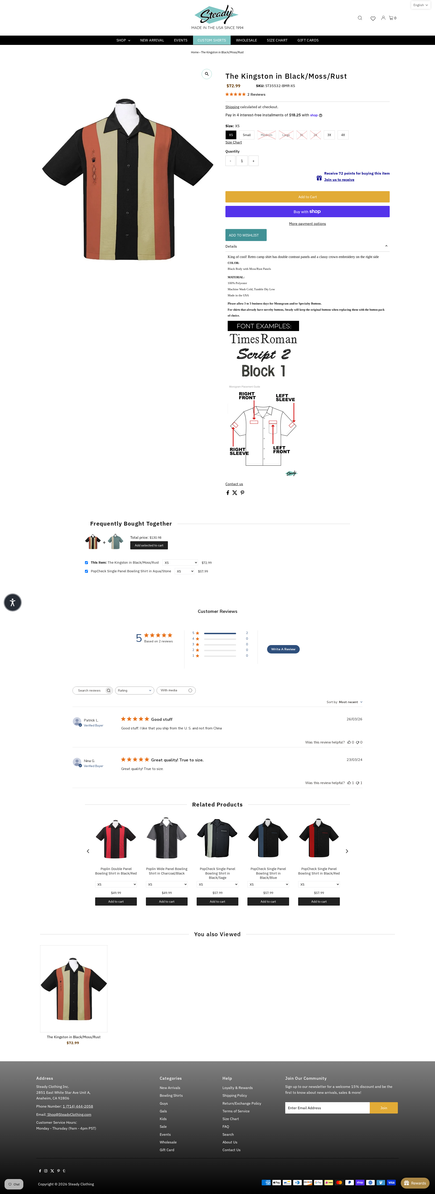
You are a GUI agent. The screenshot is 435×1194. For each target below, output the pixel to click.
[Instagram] (45, 1171)
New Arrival (152, 40)
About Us (229, 1142)
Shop (121, 40)
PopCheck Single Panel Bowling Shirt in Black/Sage (217, 873)
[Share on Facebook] (228, 493)
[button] (420, 5)
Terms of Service (236, 1111)
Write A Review (283, 649)
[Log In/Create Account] (383, 18)
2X (315, 135)
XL (302, 135)
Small (247, 135)
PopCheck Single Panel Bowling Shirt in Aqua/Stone (131, 571)
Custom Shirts (212, 40)
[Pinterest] (58, 1171)
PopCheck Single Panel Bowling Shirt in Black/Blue (268, 873)
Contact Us (231, 1150)
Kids (163, 1118)
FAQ (225, 1126)
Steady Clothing (81, 1184)
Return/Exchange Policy (241, 1103)
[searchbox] (88, 690)
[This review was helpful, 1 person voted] (349, 782)
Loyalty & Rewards (237, 1087)
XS (231, 135)
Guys (164, 1103)
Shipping (232, 107)
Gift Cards (308, 40)
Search (228, 1134)
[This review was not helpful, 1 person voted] (357, 782)
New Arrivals (170, 1087)
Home (195, 52)
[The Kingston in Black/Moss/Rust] (73, 988)
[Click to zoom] (207, 74)
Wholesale (246, 40)
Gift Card (167, 1150)
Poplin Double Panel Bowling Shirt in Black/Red (116, 871)
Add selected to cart (149, 545)
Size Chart (277, 40)
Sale (163, 1126)
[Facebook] (40, 1171)
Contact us (234, 484)
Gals (163, 1111)
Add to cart (116, 901)
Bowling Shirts (171, 1095)
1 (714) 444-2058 (78, 1106)
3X (329, 135)
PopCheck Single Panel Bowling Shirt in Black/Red (319, 871)
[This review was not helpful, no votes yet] (357, 742)
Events (180, 40)
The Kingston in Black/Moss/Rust (125, 562)
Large (286, 135)
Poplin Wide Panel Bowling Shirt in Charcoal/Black (166, 871)
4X (343, 135)
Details (231, 246)
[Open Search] (360, 18)
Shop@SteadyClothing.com (68, 1114)
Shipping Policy (234, 1095)
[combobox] (134, 690)
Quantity (232, 151)
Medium (266, 135)
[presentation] (88, 851)
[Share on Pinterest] (242, 493)
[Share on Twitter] (235, 493)
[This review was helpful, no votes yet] (349, 742)
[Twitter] (52, 1171)
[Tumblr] (64, 1171)
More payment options (307, 223)
